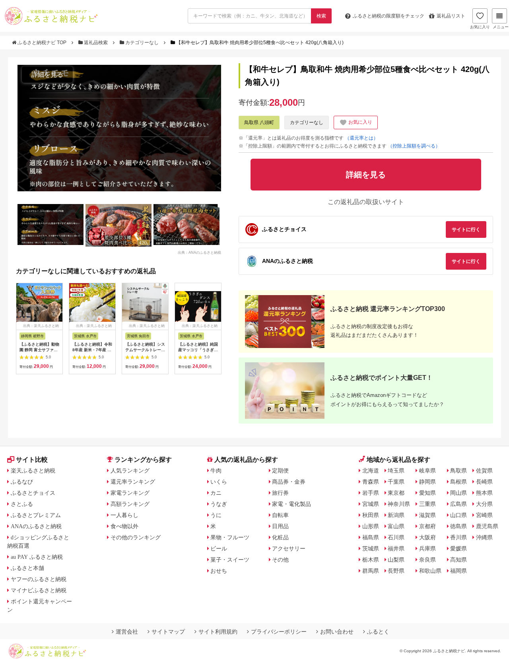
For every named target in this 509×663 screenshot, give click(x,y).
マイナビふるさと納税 (38, 590)
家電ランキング (130, 493)
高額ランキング (130, 504)
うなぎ (218, 504)
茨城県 (370, 548)
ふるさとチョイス (33, 493)
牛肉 (215, 470)
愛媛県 (458, 548)
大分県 (484, 504)
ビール (218, 548)
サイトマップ (168, 631)
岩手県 (370, 493)
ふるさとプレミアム (36, 515)
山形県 (370, 526)
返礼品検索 (96, 42)
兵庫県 (427, 548)
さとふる (22, 504)
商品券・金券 (288, 481)
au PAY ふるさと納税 (37, 557)
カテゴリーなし (142, 42)
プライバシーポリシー (279, 631)
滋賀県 (427, 515)
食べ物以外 (124, 526)
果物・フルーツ (229, 537)
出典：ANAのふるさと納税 (199, 252)
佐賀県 (484, 470)
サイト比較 (32, 459)
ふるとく (378, 631)
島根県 (458, 481)
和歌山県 (430, 571)
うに (215, 515)
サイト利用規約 (217, 631)
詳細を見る (47, 74)
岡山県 (458, 493)
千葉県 (396, 481)
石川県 (396, 537)
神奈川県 (399, 504)
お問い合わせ (337, 631)
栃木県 (370, 559)
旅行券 (280, 493)
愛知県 (427, 493)
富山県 (396, 526)
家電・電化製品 (291, 504)
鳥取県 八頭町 (259, 122)
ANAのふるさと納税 (36, 526)
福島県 (370, 537)
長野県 (396, 571)
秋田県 (370, 515)
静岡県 (427, 481)
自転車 (280, 515)
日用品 (280, 526)
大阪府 (427, 537)
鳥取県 (458, 470)
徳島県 (458, 526)
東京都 (396, 493)
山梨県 (396, 559)
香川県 (458, 537)
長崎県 (484, 481)
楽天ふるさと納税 (33, 470)
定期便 (280, 470)
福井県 (396, 548)
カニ (215, 493)
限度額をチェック (388, 16)
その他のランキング (136, 537)
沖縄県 (484, 537)
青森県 (370, 481)
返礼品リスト (451, 16)
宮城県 (370, 504)
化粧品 (280, 537)
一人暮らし (124, 515)
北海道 (370, 470)
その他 (280, 559)
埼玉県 (396, 470)
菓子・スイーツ (229, 559)
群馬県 (370, 571)
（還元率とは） (361, 138)
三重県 (427, 504)
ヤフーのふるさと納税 (38, 579)
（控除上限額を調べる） (414, 146)
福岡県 (458, 571)
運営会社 (127, 631)
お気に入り (480, 27)
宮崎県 (484, 515)
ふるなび (22, 481)
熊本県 (484, 493)
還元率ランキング (133, 481)
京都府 (427, 526)
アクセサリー (288, 548)
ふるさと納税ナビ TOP (42, 42)
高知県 (458, 559)
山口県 (458, 515)
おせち (218, 571)
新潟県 (396, 515)
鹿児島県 (487, 526)
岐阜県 (427, 470)
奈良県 (427, 559)
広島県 (458, 504)
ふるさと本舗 (27, 568)
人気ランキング (130, 470)
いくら (218, 481)
